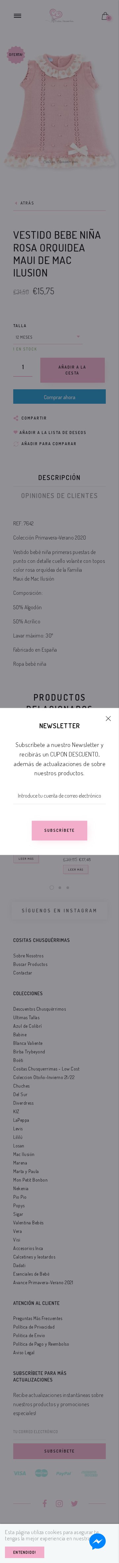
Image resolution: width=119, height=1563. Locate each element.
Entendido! (24, 1552)
